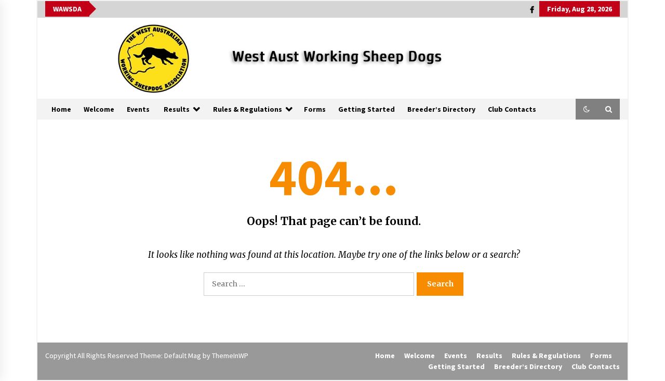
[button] (586, 109)
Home (61, 109)
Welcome (99, 109)
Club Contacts (512, 109)
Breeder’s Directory (441, 109)
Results (177, 109)
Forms (315, 109)
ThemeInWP (230, 355)
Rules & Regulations (247, 109)
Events (138, 109)
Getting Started (366, 109)
